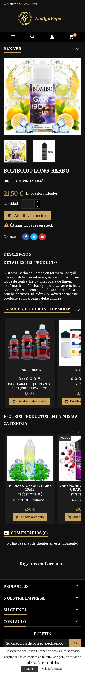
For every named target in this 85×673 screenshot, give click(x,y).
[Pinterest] (42, 236)
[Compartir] (25, 236)
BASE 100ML (30, 370)
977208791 (29, 4)
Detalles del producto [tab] (30, 262)
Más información (53, 668)
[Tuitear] (34, 236)
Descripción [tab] (18, 254)
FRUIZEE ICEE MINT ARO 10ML (30, 488)
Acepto (29, 669)
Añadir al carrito (26, 215)
